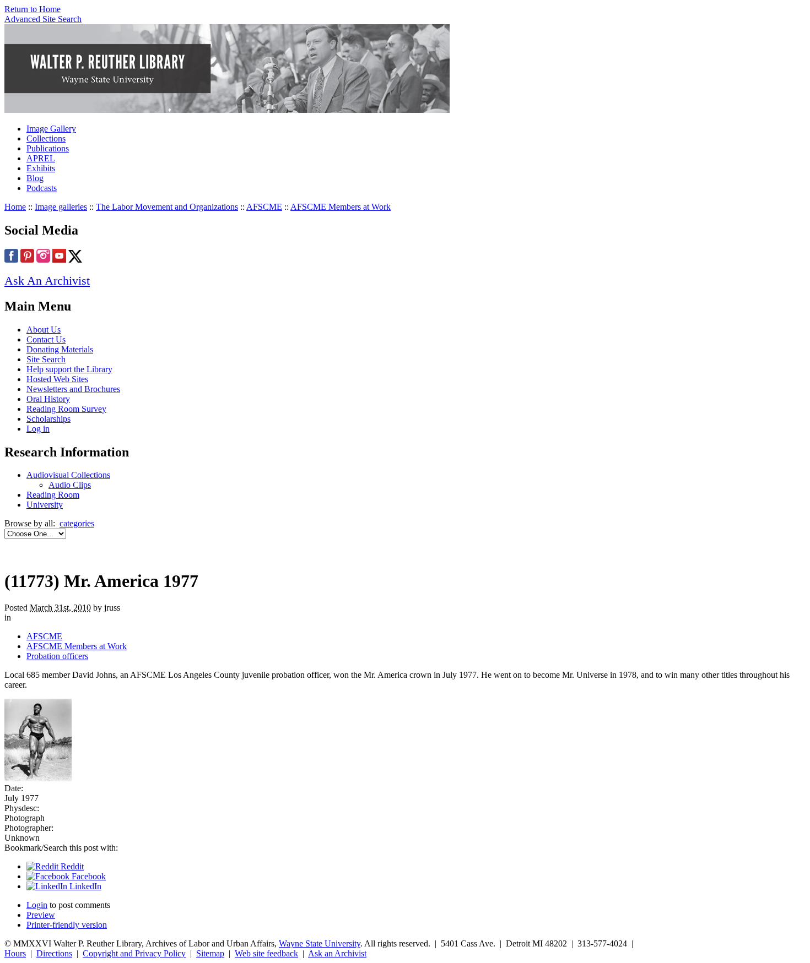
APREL (40, 158)
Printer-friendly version (66, 924)
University (44, 504)
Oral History (48, 399)
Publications (47, 148)
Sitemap (210, 953)
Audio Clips (69, 484)
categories (77, 523)
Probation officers (57, 656)
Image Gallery (51, 128)
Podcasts (41, 188)
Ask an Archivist (337, 953)
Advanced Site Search (43, 19)
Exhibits (40, 168)
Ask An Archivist (47, 280)
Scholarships (48, 418)
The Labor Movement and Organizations (167, 206)
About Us (43, 329)
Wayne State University (319, 943)
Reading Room (52, 494)
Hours (15, 953)
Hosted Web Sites (57, 379)
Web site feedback (266, 953)
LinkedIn (84, 886)
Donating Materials (59, 349)
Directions (54, 953)
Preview (40, 915)
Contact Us (46, 339)
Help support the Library (69, 369)
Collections (46, 138)
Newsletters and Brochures (73, 389)
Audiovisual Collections (68, 475)
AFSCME (264, 206)
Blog (35, 178)
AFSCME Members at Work (340, 206)
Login (36, 905)
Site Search (46, 359)
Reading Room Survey (66, 409)
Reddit (71, 866)
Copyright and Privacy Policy (134, 953)
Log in (38, 428)
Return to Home (32, 9)
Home (15, 206)
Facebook (87, 876)
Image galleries (61, 206)
